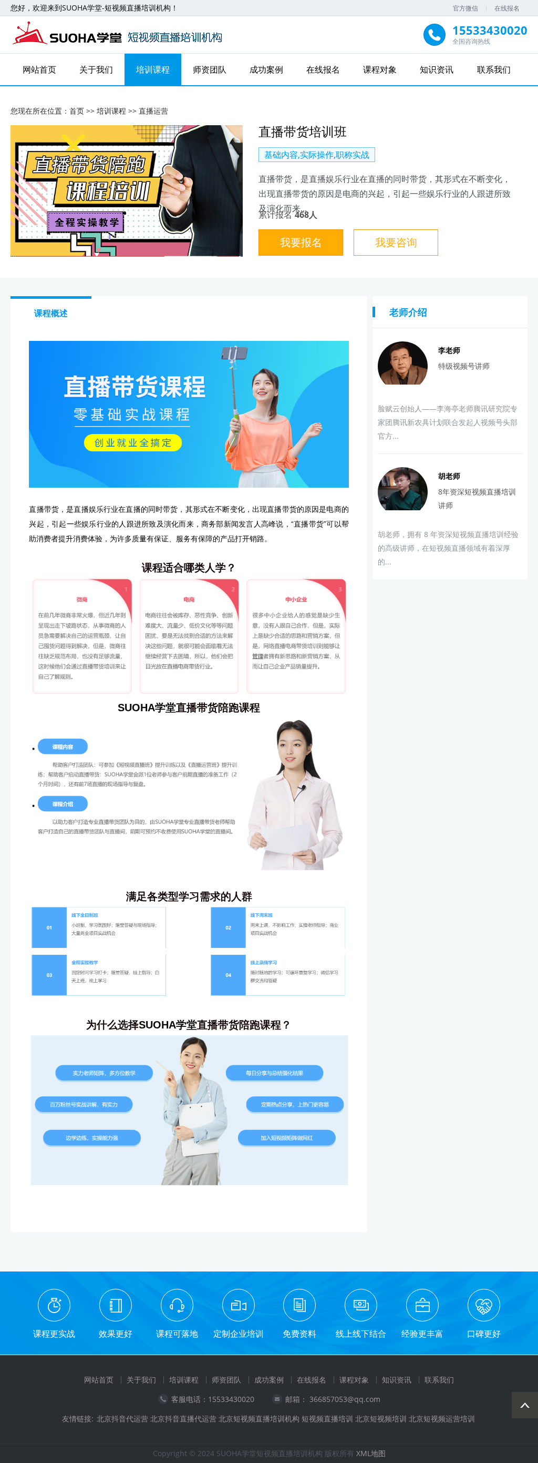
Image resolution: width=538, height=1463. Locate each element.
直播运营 (153, 111)
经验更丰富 (422, 1333)
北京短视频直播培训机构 (259, 1418)
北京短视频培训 (381, 1418)
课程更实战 (54, 1333)
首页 (76, 111)
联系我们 (494, 69)
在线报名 (507, 8)
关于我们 (96, 69)
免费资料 (299, 1333)
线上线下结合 (361, 1333)
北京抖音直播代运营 (183, 1418)
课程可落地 (177, 1333)
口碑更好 (484, 1333)
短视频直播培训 (327, 1418)
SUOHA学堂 (147, 707)
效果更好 (115, 1333)
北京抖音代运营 (122, 1418)
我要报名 (301, 242)
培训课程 (153, 69)
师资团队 (209, 69)
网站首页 (39, 69)
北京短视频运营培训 (442, 1418)
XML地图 (371, 1453)
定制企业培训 (238, 1333)
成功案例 (266, 69)
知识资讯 (436, 69)
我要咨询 (396, 242)
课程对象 (380, 69)
